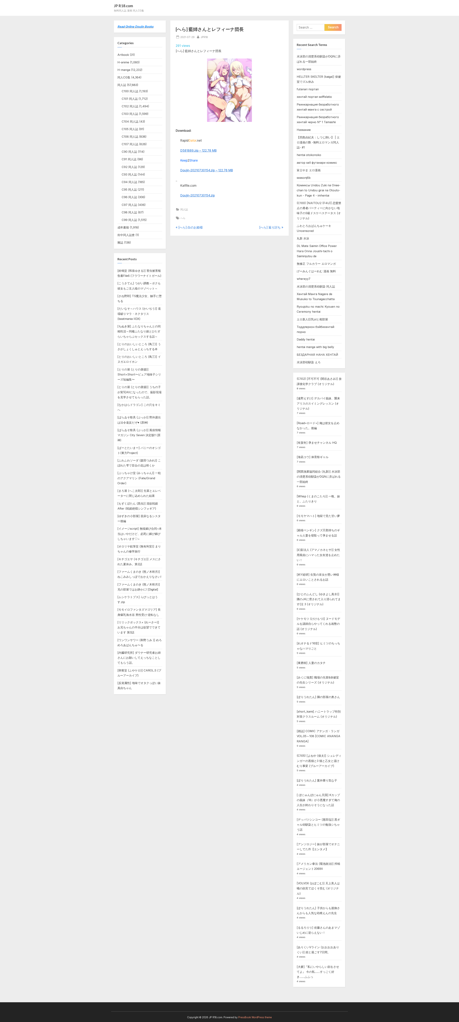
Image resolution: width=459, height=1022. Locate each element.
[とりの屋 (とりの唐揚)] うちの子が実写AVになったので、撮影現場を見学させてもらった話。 (139, 392)
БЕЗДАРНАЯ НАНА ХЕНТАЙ (317, 354)
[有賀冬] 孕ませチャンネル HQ (317, 442)
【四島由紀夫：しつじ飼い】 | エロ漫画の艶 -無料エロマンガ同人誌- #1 (318, 142)
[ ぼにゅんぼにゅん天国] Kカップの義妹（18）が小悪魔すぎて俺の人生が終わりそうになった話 (318, 800)
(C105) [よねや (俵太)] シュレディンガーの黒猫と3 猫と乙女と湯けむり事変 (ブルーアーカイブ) (319, 761)
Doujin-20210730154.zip (197, 195)
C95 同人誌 (129, 189)
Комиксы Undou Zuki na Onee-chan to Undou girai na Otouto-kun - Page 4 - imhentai (318, 190)
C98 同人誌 (129, 212)
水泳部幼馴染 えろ (309, 362)
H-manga (123, 70)
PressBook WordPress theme (255, 1017)
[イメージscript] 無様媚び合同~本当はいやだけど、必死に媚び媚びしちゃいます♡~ (139, 534)
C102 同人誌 (130, 106)
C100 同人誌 (130, 91)
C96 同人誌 (129, 197)
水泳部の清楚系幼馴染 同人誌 (316, 286)
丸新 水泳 (303, 238)
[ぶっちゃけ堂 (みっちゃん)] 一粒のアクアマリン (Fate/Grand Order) (139, 478)
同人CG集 (123, 77)
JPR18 (204, 37)
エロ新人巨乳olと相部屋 (312, 319)
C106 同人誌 (130, 136)
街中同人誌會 (126, 235)
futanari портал (308, 89)
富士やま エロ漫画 (309, 170)
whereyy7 (303, 279)
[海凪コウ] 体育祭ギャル (312, 457)
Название (304, 130)
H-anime (123, 62)
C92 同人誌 (129, 167)
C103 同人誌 (130, 114)
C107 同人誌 (130, 144)
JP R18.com (123, 6)
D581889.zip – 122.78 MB (198, 150)
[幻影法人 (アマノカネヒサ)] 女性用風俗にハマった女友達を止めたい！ (318, 555)
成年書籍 (123, 227)
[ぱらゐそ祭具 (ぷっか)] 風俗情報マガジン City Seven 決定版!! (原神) (139, 435)
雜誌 (120, 242)
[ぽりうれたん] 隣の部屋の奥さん (318, 697)
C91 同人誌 (129, 159)
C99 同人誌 (129, 220)
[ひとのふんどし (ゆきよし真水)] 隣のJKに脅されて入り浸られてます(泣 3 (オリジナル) (319, 599)
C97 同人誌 (129, 205)
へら (182, 218)
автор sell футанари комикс (317, 162)
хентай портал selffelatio (314, 97)
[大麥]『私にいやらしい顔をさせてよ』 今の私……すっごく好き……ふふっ (318, 972)
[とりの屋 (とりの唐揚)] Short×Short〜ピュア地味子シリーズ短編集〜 (139, 374)
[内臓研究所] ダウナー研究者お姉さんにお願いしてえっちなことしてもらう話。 (139, 658)
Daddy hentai (306, 339)
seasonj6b (304, 177)
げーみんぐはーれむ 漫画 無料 (316, 271)
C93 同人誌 (129, 174)
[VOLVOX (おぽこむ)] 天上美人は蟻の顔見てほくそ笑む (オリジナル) (318, 888)
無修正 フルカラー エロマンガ (316, 263)
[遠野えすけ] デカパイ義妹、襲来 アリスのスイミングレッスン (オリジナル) (318, 403)
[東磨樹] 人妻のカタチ (311, 663)
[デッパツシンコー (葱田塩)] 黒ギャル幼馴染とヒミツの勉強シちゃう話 (318, 825)
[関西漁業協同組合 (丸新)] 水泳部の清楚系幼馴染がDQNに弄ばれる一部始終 (319, 477)
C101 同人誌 (130, 99)
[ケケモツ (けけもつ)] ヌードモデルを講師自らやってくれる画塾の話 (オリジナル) (318, 624)
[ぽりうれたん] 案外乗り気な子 (317, 780)
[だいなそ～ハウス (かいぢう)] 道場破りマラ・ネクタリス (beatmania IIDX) (139, 314)
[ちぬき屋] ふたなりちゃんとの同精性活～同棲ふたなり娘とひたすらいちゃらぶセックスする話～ (139, 331)
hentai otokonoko (309, 155)
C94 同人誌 (129, 182)
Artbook (123, 55)
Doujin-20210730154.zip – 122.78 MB (206, 170)
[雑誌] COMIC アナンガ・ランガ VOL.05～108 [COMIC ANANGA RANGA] (318, 736)
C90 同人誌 (129, 151)
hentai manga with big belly (315, 347)
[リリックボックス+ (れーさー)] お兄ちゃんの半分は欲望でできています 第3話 (138, 627)
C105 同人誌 (130, 129)
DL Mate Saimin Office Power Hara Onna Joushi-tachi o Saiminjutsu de (317, 251)
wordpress (304, 69)
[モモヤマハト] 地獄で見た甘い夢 (318, 516)
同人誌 (184, 209)
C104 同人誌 (130, 121)
